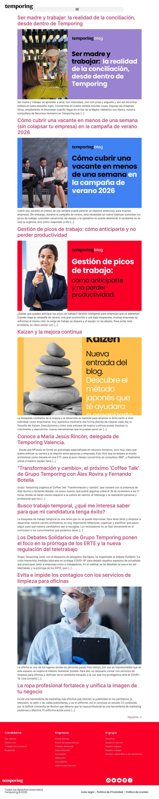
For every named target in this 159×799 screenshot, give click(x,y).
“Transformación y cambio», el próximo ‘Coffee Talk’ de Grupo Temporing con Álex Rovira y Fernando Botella (78, 474)
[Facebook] (108, 780)
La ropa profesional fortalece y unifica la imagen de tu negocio (77, 688)
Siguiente (135, 717)
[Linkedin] (124, 780)
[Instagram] (130, 780)
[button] (77, 9)
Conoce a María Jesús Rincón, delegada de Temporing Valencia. (68, 439)
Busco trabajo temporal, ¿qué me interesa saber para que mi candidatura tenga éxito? (73, 509)
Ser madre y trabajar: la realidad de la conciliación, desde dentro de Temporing (76, 20)
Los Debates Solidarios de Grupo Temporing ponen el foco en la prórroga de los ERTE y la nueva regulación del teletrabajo (77, 543)
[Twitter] (113, 780)
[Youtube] (119, 780)
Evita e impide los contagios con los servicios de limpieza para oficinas (74, 578)
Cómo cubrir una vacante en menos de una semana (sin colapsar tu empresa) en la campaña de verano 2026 (77, 126)
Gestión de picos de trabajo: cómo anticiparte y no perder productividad (76, 232)
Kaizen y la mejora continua (49, 332)
